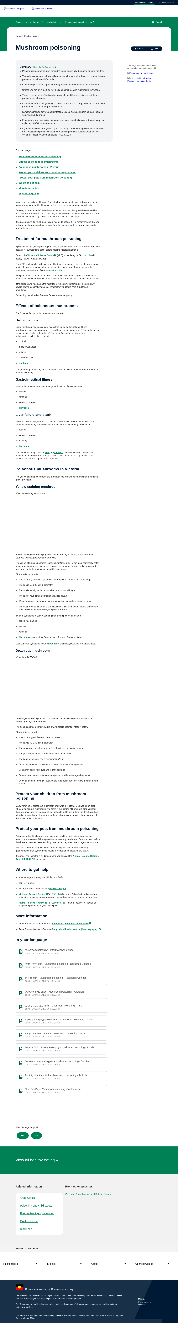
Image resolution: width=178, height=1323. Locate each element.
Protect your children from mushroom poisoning (47, 172)
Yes (23, 1135)
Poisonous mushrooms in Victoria (39, 167)
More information (29, 188)
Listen (140, 49)
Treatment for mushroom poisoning (40, 156)
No (36, 1135)
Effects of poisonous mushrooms (38, 161)
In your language (29, 193)
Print (156, 49)
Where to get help (29, 183)
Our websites (167, 3)
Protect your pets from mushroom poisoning (45, 177)
